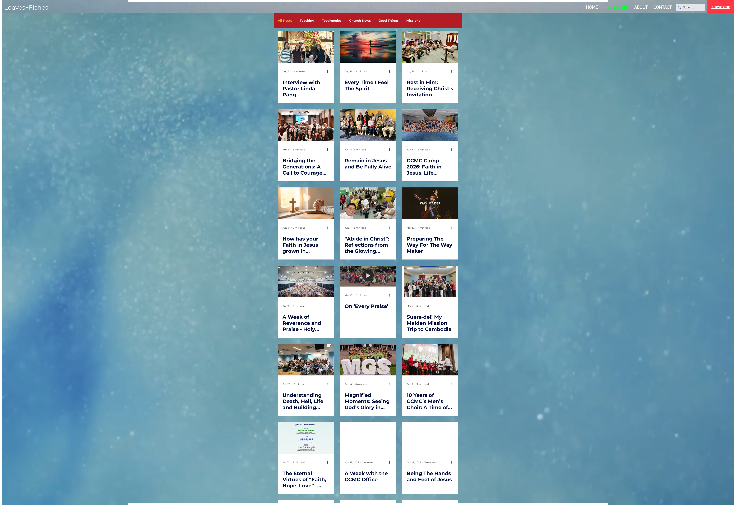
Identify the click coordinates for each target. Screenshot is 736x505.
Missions (413, 20)
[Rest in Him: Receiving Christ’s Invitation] (430, 47)
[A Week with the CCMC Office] (368, 438)
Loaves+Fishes (26, 7)
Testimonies (332, 20)
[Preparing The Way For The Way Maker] (430, 203)
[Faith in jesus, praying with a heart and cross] (306, 203)
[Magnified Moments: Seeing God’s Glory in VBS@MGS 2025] (368, 359)
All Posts (285, 20)
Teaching (307, 20)
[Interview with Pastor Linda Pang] (306, 47)
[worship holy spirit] (368, 47)
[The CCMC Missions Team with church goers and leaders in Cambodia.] (430, 281)
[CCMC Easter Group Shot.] (306, 281)
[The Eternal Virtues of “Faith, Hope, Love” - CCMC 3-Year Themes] (306, 438)
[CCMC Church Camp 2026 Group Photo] (430, 125)
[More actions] (328, 71)
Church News (360, 20)
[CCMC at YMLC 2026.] (306, 125)
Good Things (389, 20)
